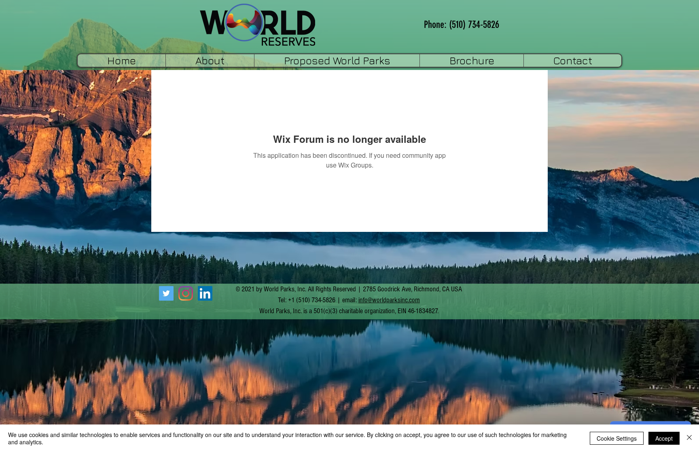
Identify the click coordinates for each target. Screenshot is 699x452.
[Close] (689, 438)
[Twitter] (166, 293)
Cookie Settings (617, 438)
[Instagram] (185, 293)
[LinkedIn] (205, 293)
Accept (664, 438)
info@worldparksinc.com (389, 300)
